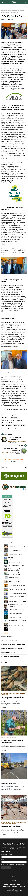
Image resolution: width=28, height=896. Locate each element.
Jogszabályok (5, 12)
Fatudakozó (13, 884)
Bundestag (10, 415)
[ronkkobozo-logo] (14, 487)
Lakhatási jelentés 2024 (15, 550)
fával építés (19, 420)
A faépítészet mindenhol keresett (17, 593)
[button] (2, 2)
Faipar (15, 10)
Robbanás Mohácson (8, 783)
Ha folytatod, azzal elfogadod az (14, 864)
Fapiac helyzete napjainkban (11, 826)
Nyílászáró (14, 823)
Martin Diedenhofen (7, 425)
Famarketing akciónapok (15, 562)
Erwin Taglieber (14, 417)
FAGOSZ (6, 884)
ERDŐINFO (19, 884)
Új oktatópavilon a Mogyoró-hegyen (10, 656)
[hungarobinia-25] (14, 476)
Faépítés (10, 10)
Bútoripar (3, 822)
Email (2, 859)
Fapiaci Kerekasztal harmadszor (17, 609)
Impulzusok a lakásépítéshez (16, 613)
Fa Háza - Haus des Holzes (16, 625)
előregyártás (5, 417)
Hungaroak (22, 886)
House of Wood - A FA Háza (16, 629)
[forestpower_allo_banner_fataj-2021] (7, 516)
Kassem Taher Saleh (7, 422)
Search (25, 467)
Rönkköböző (6, 886)
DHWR (25, 409)
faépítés (12, 420)
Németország (5, 428)
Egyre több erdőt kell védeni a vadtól (10, 640)
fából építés (5, 420)
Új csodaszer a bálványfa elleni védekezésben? (12, 741)
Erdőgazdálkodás (5, 452)
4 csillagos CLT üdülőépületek (17, 589)
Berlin (3, 415)
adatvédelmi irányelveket (21, 864)
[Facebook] (12, 880)
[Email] (15, 880)
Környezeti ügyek (13, 12)
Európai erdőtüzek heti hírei (8, 652)
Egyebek (3, 693)
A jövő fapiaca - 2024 (15, 617)
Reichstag (13, 428)
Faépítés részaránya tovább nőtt (17, 601)
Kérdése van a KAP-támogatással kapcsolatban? (13, 648)
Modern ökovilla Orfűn (15, 581)
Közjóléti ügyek (22, 441)
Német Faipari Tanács (19, 425)
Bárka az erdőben (13, 633)
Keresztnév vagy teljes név (6, 854)
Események (4, 10)
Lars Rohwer (18, 422)
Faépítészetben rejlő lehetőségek (17, 546)
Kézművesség (8, 823)
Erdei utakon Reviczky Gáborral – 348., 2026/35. (13, 644)
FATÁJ (14, 2)
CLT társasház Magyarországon (17, 585)
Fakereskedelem (16, 693)
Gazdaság (21, 10)
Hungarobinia (14, 886)
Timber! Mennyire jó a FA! (16, 577)
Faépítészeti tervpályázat (15, 554)
